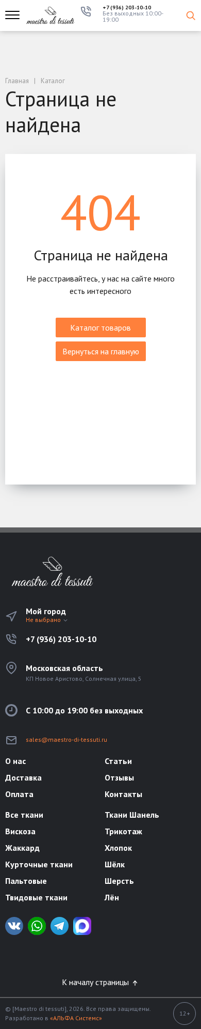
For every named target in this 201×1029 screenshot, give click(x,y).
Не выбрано (44, 619)
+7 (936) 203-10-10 (127, 7)
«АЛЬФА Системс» (76, 1018)
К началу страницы (96, 982)
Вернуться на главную (100, 351)
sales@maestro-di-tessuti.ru (66, 739)
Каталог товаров (100, 327)
